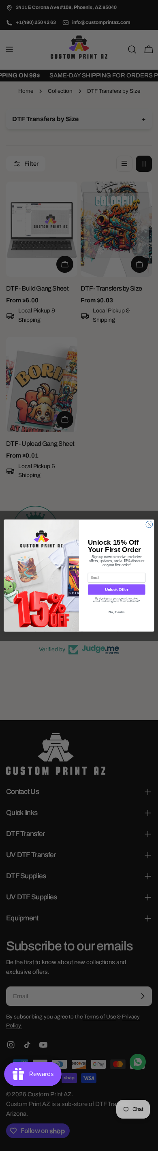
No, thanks (116, 612)
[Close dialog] (149, 524)
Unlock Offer (116, 589)
